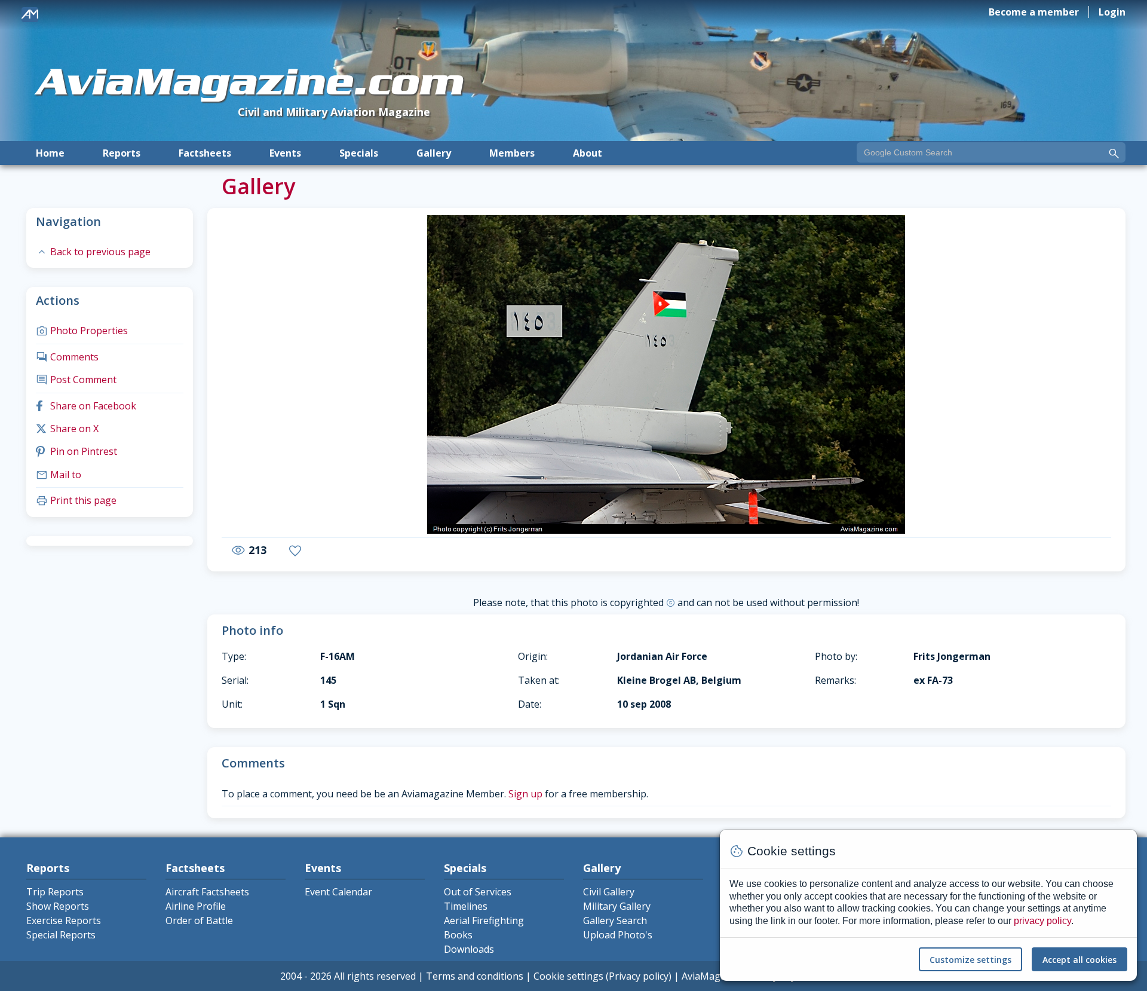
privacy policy (1042, 921)
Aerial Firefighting (484, 920)
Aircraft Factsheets (207, 891)
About (587, 153)
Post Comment (76, 379)
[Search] (1114, 153)
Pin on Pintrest (76, 451)
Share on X (67, 428)
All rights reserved (375, 976)
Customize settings (970, 959)
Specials (358, 153)
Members (512, 153)
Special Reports (61, 934)
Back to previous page (93, 251)
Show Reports (57, 906)
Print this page (76, 500)
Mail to (58, 474)
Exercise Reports (63, 920)
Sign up (525, 793)
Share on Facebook (86, 405)
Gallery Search (615, 920)
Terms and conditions (474, 976)
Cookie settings (568, 976)
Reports (121, 153)
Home (50, 153)
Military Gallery (617, 906)
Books (458, 934)
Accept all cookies (1079, 959)
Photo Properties (82, 330)
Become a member (1034, 12)
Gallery (433, 153)
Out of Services (477, 891)
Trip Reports (55, 891)
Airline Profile (195, 906)
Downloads (469, 949)
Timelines (465, 906)
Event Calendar (338, 891)
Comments (67, 356)
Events (285, 153)
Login (1112, 12)
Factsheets (205, 153)
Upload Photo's (617, 934)
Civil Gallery (608, 891)
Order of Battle (199, 920)
